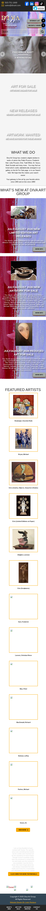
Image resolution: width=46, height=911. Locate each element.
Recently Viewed (34, 25)
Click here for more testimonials (24, 874)
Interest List (35, 20)
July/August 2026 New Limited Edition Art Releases (23, 233)
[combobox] (22, 31)
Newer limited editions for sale (23, 114)
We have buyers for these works (23, 138)
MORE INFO (39, 249)
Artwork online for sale (23, 90)
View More (23, 829)
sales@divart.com (12, 5)
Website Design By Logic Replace (23, 902)
